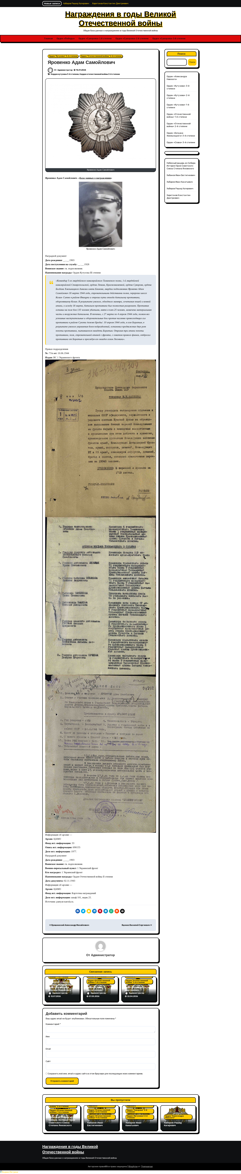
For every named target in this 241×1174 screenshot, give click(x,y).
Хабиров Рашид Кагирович (180, 188)
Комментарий (53, 1024)
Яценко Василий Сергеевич (136, 925)
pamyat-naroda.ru (64, 901)
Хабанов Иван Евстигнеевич (94, 988)
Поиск (181, 53)
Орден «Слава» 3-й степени (181, 142)
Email (48, 1049)
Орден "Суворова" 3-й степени (137, 1111)
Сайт (48, 1061)
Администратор (65, 70)
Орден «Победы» (66, 38)
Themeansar (147, 1166)
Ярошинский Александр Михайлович (70, 925)
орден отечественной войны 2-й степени (100, 74)
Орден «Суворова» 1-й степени (95, 38)
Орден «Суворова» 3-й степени (169, 38)
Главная (48, 38)
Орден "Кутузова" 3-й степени (63, 56)
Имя (48, 1036)
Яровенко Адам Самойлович (81, 62)
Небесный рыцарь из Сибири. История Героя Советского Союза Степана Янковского (61, 986)
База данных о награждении (95, 178)
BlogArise (133, 1166)
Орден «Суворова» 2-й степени (132, 38)
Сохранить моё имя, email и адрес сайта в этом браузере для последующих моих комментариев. (95, 1073)
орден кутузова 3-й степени (65, 74)
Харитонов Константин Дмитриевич (138, 988)
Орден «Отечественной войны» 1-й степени (99, 981)
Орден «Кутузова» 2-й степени (137, 1117)
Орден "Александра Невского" (174, 1117)
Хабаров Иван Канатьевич (180, 182)
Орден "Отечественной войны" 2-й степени (101, 56)
